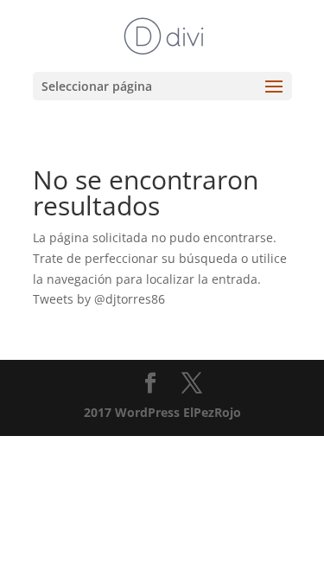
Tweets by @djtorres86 (99, 299)
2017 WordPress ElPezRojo (162, 412)
